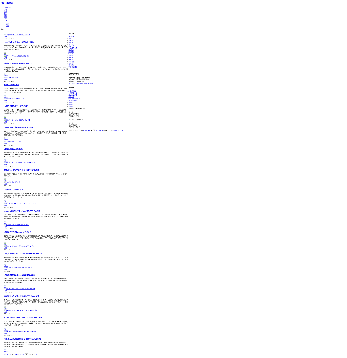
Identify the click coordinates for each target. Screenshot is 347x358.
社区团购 (71, 50)
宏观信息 (71, 61)
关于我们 (71, 83)
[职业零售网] (7, 3)
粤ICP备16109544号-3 (119, 130)
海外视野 (71, 63)
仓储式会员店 (72, 48)
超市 (5, 36)
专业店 (70, 59)
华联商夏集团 (72, 93)
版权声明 (78, 83)
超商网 (70, 102)
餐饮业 (70, 55)
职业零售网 (72, 91)
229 (18, 354)
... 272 (23, 354)
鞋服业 (70, 57)
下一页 (35, 354)
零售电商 (71, 52)
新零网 (70, 106)
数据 (5, 17)
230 (20, 354)
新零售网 (71, 97)
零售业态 (71, 36)
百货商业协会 (72, 100)
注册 (7, 26)
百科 (5, 18)
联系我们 (91, 83)
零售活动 (71, 65)
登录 (7, 24)
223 (5, 354)
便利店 (70, 42)
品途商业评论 (72, 95)
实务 (5, 15)
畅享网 (70, 104)
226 (11, 354)
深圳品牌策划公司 (74, 99)
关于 (5, 20)
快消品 (70, 53)
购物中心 (71, 46)
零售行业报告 (72, 67)
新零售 (70, 40)
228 (15, 354)
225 (9, 354)
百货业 (70, 44)
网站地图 (84, 83)
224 (7, 354)
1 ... (2, 354)
